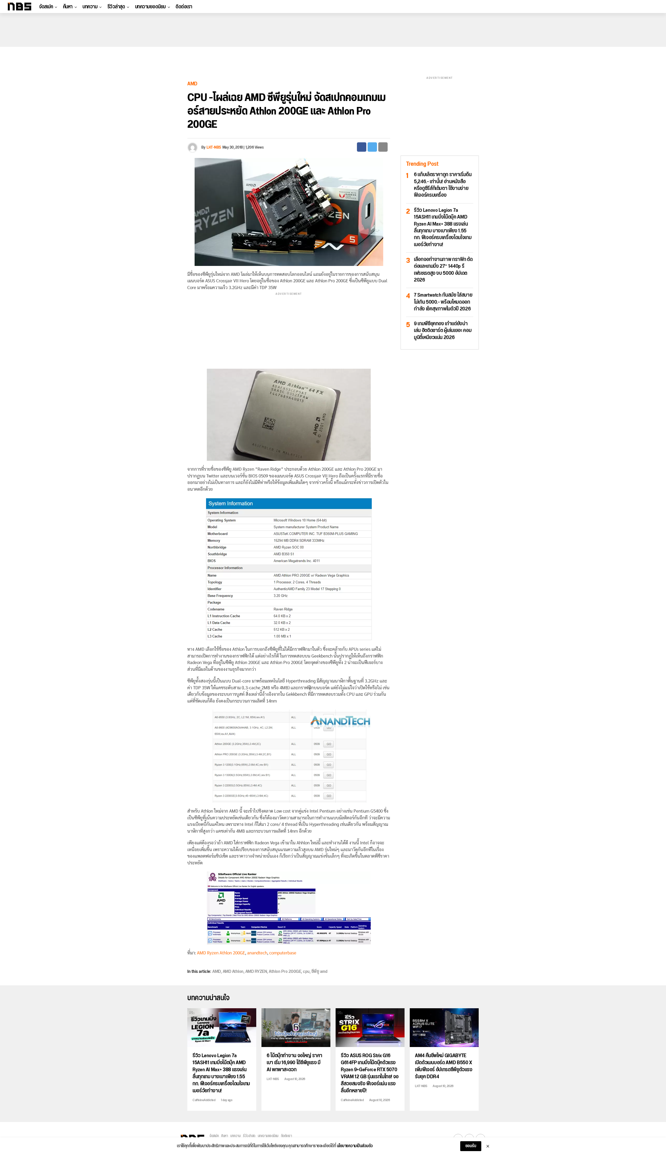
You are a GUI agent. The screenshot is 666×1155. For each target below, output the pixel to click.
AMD (216, 971)
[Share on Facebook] (361, 147)
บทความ (89, 7)
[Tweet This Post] (372, 147)
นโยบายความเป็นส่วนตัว (355, 1146)
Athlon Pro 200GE (285, 971)
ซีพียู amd (319, 971)
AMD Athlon (233, 971)
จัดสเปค (46, 7)
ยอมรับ (470, 1146)
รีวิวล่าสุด (116, 7)
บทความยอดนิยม (150, 7)
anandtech (257, 953)
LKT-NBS (214, 147)
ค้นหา (68, 7)
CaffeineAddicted (204, 1100)
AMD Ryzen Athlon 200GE (221, 953)
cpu (306, 971)
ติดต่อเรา (184, 7)
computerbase (282, 953)
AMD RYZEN (256, 971)
